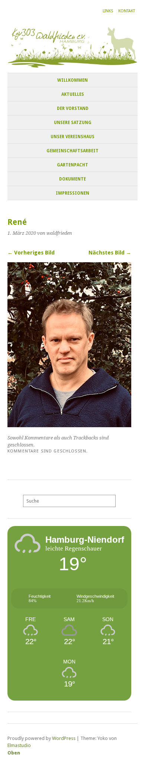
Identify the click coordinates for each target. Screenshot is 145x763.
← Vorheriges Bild (31, 253)
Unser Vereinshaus (72, 136)
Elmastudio (19, 745)
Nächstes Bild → (109, 253)
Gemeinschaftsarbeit (72, 150)
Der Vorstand (72, 108)
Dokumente (72, 179)
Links (108, 11)
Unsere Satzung (72, 122)
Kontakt (126, 11)
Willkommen (72, 80)
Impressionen (72, 193)
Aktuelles (72, 94)
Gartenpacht (72, 165)
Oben (13, 753)
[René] (69, 425)
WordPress (63, 738)
